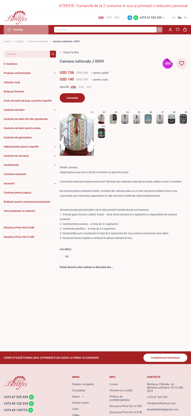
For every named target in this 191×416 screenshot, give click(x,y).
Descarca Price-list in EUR (125, 412)
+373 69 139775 (15, 410)
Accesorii (9, 183)
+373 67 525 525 (151, 17)
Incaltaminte (11, 164)
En (174, 17)
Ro (179, 17)
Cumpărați (78, 390)
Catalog (19, 41)
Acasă (7, 41)
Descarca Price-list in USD (125, 406)
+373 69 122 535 (16, 403)
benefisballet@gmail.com (163, 409)
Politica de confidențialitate (119, 398)
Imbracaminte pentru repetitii (21, 146)
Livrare (113, 384)
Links (75, 409)
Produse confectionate (17, 73)
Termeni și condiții (121, 390)
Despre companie (83, 384)
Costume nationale (38, 41)
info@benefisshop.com (161, 403)
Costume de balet (14, 109)
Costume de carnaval (16, 155)
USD (73, 87)
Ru (185, 17)
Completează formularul (165, 357)
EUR (81, 87)
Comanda (72, 97)
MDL (89, 87)
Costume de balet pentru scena (22, 128)
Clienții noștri (80, 402)
